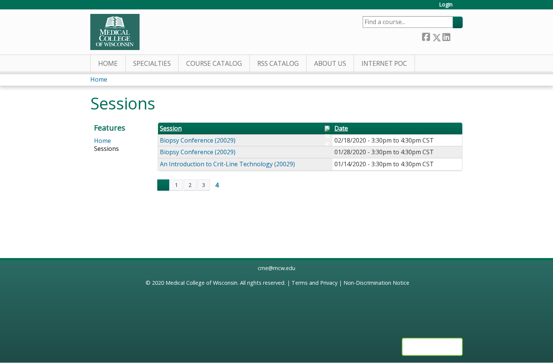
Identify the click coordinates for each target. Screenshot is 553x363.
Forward (456, 35)
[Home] (115, 32)
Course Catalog (214, 63)
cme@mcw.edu (276, 268)
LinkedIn (446, 36)
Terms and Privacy (314, 282)
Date (341, 128)
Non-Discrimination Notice (376, 282)
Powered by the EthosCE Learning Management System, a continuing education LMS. (432, 347)
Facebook (426, 36)
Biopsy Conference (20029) (197, 140)
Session (171, 128)
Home (108, 63)
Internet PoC (384, 63)
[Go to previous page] (163, 185)
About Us (330, 63)
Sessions (106, 148)
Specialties (152, 63)
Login (446, 5)
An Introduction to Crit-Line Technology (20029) (227, 164)
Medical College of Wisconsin (201, 282)
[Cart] (460, 7)
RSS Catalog (278, 63)
